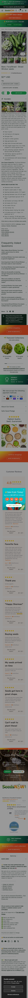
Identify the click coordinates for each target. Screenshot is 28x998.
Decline (13, 990)
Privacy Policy (15, 983)
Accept (13, 987)
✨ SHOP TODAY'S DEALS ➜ (14, 505)
